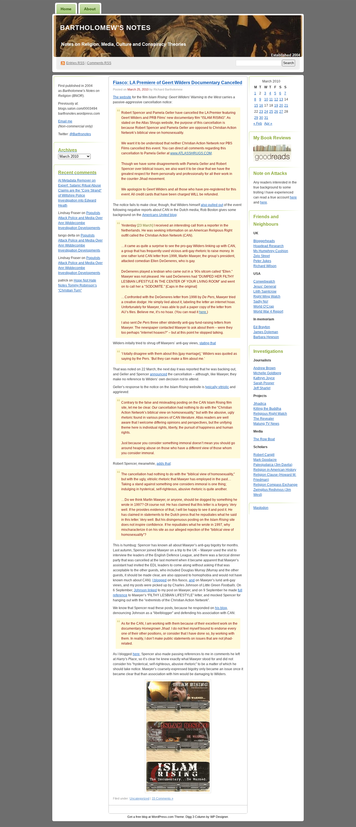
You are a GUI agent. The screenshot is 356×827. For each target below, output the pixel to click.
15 (256, 105)
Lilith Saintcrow (264, 291)
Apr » (268, 123)
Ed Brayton (261, 327)
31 (266, 118)
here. (203, 312)
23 (261, 112)
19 (276, 105)
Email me (65, 121)
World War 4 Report (268, 311)
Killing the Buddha (267, 409)
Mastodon (260, 508)
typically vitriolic (217, 387)
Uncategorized (139, 798)
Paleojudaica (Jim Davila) (272, 465)
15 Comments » (162, 798)
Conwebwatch (264, 281)
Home (66, 9)
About (90, 9)
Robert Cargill (264, 455)
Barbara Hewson (266, 337)
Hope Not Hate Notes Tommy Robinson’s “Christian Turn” (77, 285)
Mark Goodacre (265, 460)
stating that (207, 343)
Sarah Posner (263, 383)
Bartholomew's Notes (105, 27)
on (77, 180)
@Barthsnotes (80, 134)
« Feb (257, 123)
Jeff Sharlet (261, 388)
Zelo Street (261, 256)
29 (256, 118)
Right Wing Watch (266, 296)
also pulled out (212, 205)
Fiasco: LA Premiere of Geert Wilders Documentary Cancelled (177, 82)
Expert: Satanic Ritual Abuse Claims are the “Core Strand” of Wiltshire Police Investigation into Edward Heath (80, 195)
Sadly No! (260, 301)
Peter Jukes (262, 261)
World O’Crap (263, 306)
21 (286, 105)
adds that (163, 464)
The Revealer (263, 419)
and (192, 580)
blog (159, 215)
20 (281, 105)
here (136, 654)
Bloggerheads (264, 241)
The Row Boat (264, 439)
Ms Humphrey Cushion (270, 251)
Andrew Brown (264, 368)
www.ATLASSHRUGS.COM (191, 153)
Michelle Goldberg (267, 373)
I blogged (159, 580)
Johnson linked (145, 590)
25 (271, 112)
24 (266, 112)
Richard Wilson (264, 266)
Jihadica (259, 404)
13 (281, 99)
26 (276, 112)
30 (261, 118)
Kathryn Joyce (264, 378)
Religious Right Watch (270, 414)
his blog (221, 608)
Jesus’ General (264, 286)
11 (271, 99)
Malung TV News (266, 424)
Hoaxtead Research (268, 246)
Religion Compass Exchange (275, 485)
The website (122, 97)
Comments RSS (99, 63)
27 (281, 112)
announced (158, 374)
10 (266, 99)
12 (276, 99)
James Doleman (265, 332)
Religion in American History (274, 470)
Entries (75, 63)
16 (261, 105)
